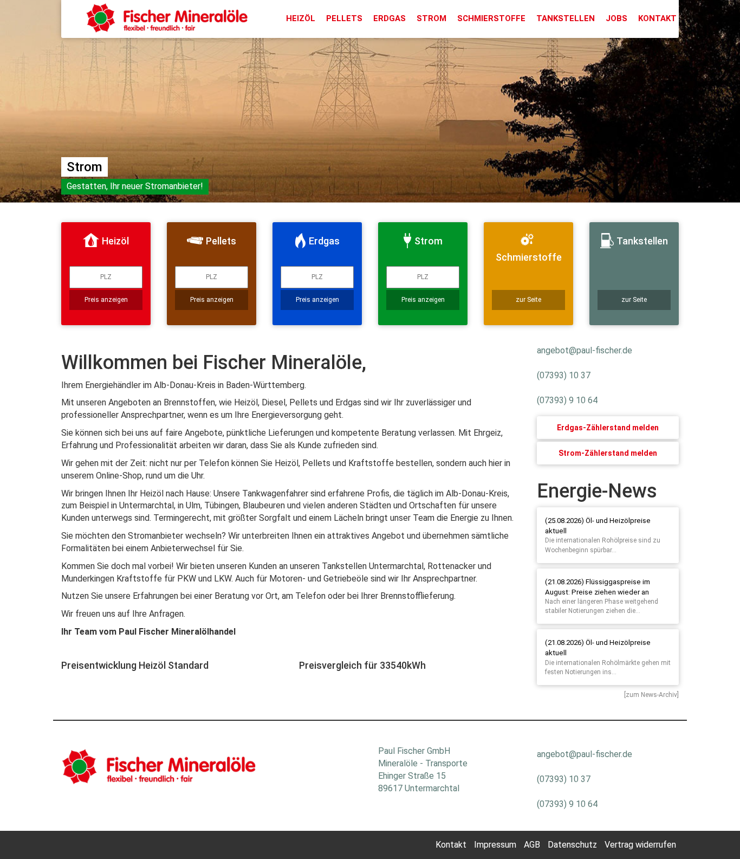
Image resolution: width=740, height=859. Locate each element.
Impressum (495, 844)
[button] (55, 108)
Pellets (344, 18)
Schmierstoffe (491, 18)
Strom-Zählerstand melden (608, 453)
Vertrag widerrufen (640, 844)
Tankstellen (565, 18)
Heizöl (300, 18)
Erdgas (389, 18)
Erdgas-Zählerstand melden (608, 427)
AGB (532, 844)
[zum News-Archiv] (651, 695)
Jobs (616, 18)
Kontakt (657, 18)
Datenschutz (572, 844)
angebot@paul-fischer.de (584, 350)
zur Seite (528, 299)
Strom (431, 18)
